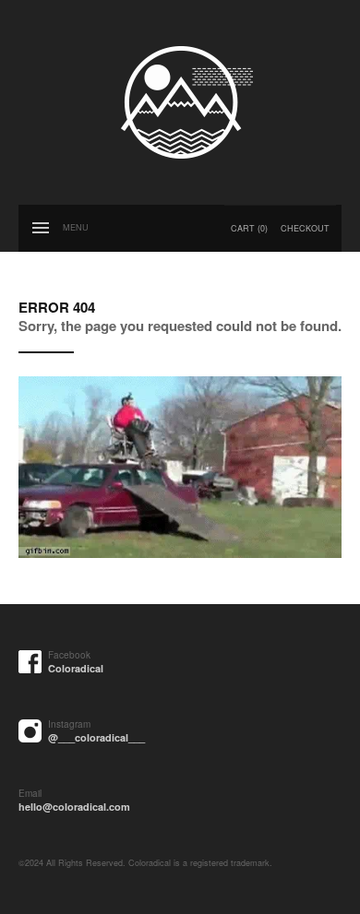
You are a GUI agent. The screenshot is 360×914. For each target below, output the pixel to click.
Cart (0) (249, 228)
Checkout (305, 228)
